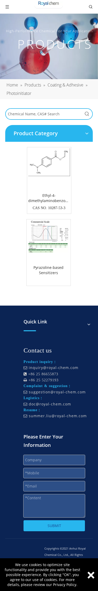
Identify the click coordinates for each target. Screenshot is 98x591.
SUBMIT (54, 525)
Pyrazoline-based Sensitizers (48, 270)
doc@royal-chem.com (50, 404)
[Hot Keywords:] (87, 114)
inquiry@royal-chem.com (53, 367)
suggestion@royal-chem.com (57, 391)
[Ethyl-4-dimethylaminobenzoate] (49, 161)
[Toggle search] (91, 7)
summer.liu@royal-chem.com (58, 415)
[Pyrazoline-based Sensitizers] (49, 236)
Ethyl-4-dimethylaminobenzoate (49, 198)
